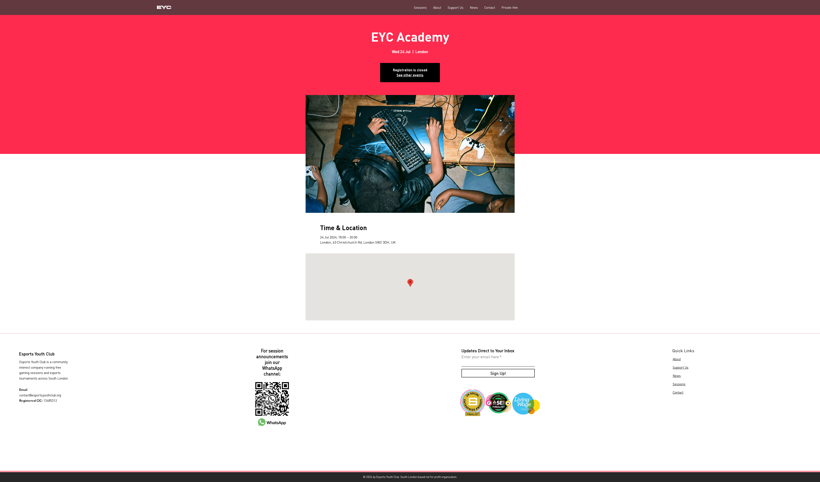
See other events (410, 75)
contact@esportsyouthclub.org (40, 395)
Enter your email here (480, 357)
